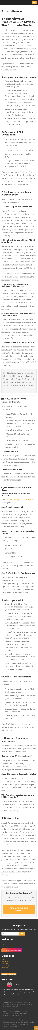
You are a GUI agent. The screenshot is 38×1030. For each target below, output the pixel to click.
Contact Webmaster (9, 974)
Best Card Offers (5, 961)
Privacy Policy (5, 965)
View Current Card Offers (19, 909)
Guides (3, 959)
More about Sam (16, 994)
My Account (4, 963)
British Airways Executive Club (20, 500)
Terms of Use (4, 967)
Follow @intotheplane (13, 950)
